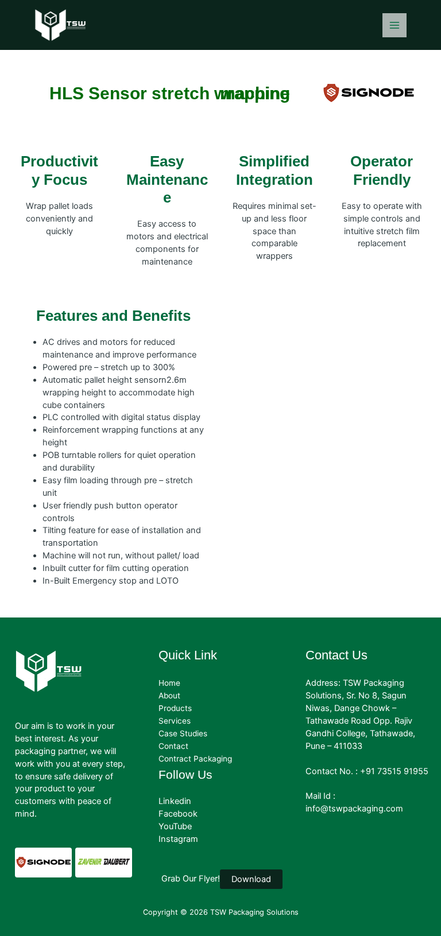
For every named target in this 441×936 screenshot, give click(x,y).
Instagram (178, 839)
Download (251, 879)
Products (175, 708)
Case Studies (182, 733)
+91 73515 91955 (394, 771)
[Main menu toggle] (394, 25)
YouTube (175, 826)
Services (174, 720)
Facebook (178, 814)
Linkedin (174, 801)
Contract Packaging (195, 758)
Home (169, 683)
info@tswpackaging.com (354, 808)
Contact (173, 746)
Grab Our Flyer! (190, 878)
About (169, 695)
